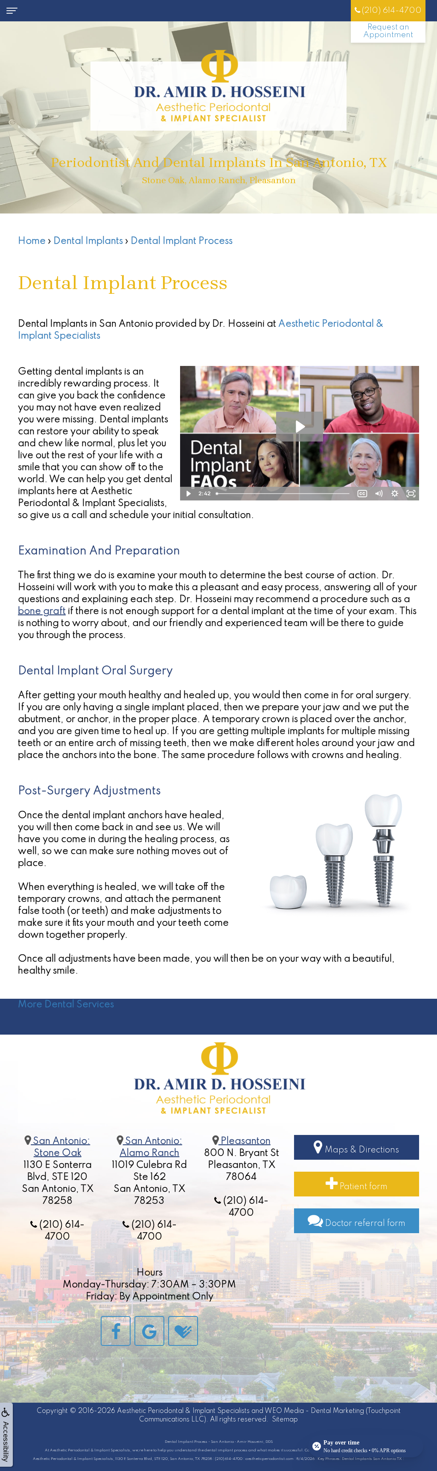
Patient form (362, 1187)
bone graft (42, 611)
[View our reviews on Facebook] (115, 1330)
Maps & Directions (361, 1150)
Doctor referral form (364, 1223)
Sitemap (285, 1419)
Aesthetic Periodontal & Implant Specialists (183, 1411)
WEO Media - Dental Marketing (314, 1411)
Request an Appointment (388, 31)
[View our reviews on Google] (149, 1330)
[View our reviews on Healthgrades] (183, 1330)
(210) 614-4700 (391, 10)
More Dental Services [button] (66, 1004)
